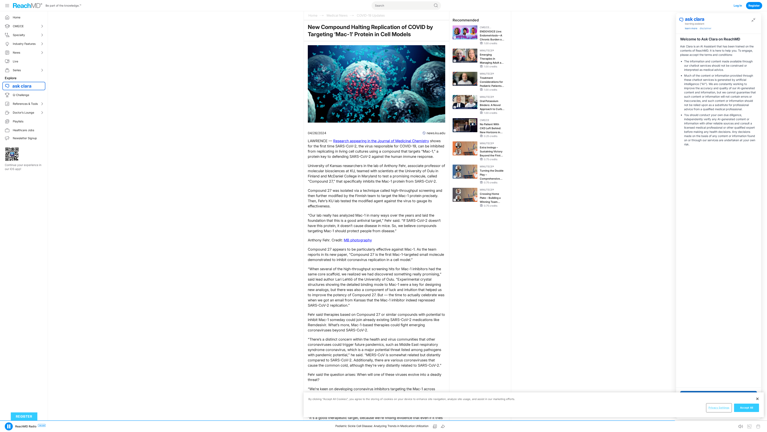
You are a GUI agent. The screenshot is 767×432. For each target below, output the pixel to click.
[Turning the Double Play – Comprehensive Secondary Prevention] (465, 172)
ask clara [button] (22, 86)
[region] (534, 404)
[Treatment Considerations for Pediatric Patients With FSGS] (465, 79)
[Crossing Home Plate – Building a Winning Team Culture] (465, 195)
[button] (9, 426)
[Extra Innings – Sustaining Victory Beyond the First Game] (465, 148)
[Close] (757, 398)
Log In (738, 5)
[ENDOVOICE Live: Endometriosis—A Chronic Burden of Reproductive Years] (465, 32)
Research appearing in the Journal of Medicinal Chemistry (381, 141)
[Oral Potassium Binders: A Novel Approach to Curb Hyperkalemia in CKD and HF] (465, 102)
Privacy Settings (718, 407)
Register (754, 5)
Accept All (746, 407)
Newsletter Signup (25, 138)
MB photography (358, 240)
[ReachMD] (27, 6)
